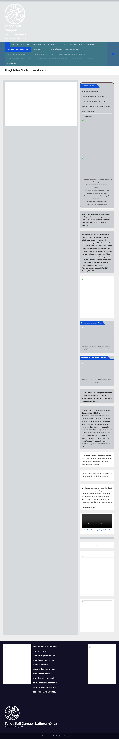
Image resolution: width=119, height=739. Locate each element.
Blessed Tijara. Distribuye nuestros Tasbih (96, 106)
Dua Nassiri (78, 59)
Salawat (91, 44)
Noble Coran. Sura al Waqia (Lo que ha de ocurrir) (97, 530)
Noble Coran (92, 59)
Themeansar (73, 735)
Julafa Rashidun (40, 54)
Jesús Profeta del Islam (17, 54)
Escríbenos (11, 64)
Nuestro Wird (76, 44)
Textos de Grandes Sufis (17, 49)
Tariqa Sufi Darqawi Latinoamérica (15, 30)
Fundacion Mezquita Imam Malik (93, 96)
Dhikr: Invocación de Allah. (18, 59)
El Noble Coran (87, 116)
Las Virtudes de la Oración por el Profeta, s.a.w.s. (34, 44)
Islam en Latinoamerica (90, 91)
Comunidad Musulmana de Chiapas (94, 101)
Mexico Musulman (88, 111)
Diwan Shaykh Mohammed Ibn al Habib (52, 59)
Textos (63, 44)
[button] (109, 54)
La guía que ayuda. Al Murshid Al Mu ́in (68, 54)
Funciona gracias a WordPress (50, 735)
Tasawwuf (37, 49)
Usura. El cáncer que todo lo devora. (63, 49)
